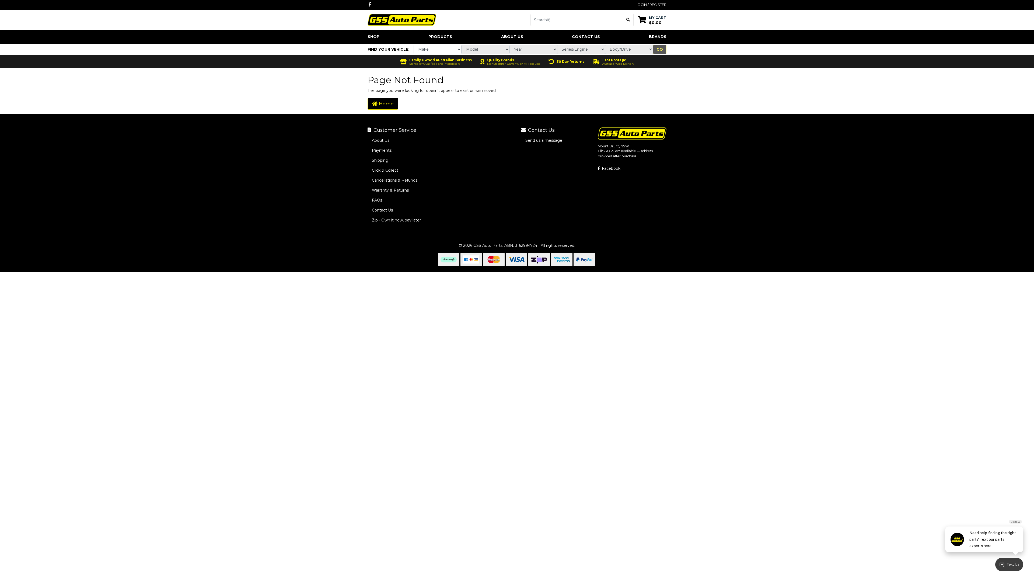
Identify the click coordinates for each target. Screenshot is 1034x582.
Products (440, 36)
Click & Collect (385, 170)
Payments (382, 150)
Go (659, 49)
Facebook (610, 168)
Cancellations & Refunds (394, 180)
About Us (512, 36)
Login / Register (650, 4)
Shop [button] (373, 36)
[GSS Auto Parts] (402, 19)
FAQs (377, 200)
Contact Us (586, 36)
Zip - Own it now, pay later (396, 220)
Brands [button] (657, 36)
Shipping (380, 160)
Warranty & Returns (390, 190)
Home (386, 103)
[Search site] (628, 20)
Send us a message (543, 140)
